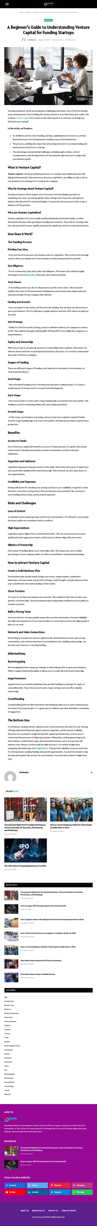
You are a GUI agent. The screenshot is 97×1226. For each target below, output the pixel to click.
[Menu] (7, 4)
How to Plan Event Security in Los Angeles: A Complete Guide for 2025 (48, 933)
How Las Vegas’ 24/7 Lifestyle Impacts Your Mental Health (43, 906)
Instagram (8, 1050)
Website (7, 1094)
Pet (5, 1070)
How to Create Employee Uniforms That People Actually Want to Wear (71, 826)
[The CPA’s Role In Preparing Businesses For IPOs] (25, 850)
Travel (6, 1090)
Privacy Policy (38, 1211)
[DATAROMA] (48, 4)
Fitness (7, 1033)
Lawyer (7, 1054)
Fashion (7, 1025)
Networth (8, 1062)
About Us (25, 1211)
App (5, 997)
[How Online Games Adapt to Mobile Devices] (11, 977)
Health (7, 1042)
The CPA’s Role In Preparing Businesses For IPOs (25, 866)
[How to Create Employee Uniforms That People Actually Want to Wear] (71, 809)
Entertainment (10, 1021)
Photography (9, 1074)
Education (8, 1017)
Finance (7, 1029)
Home (21, 12)
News (6, 1066)
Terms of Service (68, 1211)
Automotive (9, 1001)
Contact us (53, 1211)
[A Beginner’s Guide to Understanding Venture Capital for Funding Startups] (48, 76)
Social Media (9, 1082)
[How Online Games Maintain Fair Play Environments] (11, 964)
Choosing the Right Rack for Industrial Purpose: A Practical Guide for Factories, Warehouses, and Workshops (25, 827)
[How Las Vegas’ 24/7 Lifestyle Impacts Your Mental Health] (11, 909)
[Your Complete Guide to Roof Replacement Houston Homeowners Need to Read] (11, 923)
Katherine (32, 40)
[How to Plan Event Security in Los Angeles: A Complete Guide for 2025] (11, 936)
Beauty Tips (9, 1005)
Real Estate (9, 1078)
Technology (9, 1086)
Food (6, 1037)
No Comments (59, 40)
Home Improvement (12, 1046)
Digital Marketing (11, 1013)
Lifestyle (7, 1058)
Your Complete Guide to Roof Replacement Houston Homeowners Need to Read (52, 919)
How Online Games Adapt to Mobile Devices (38, 974)
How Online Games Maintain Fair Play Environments (41, 960)
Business (48, 20)
